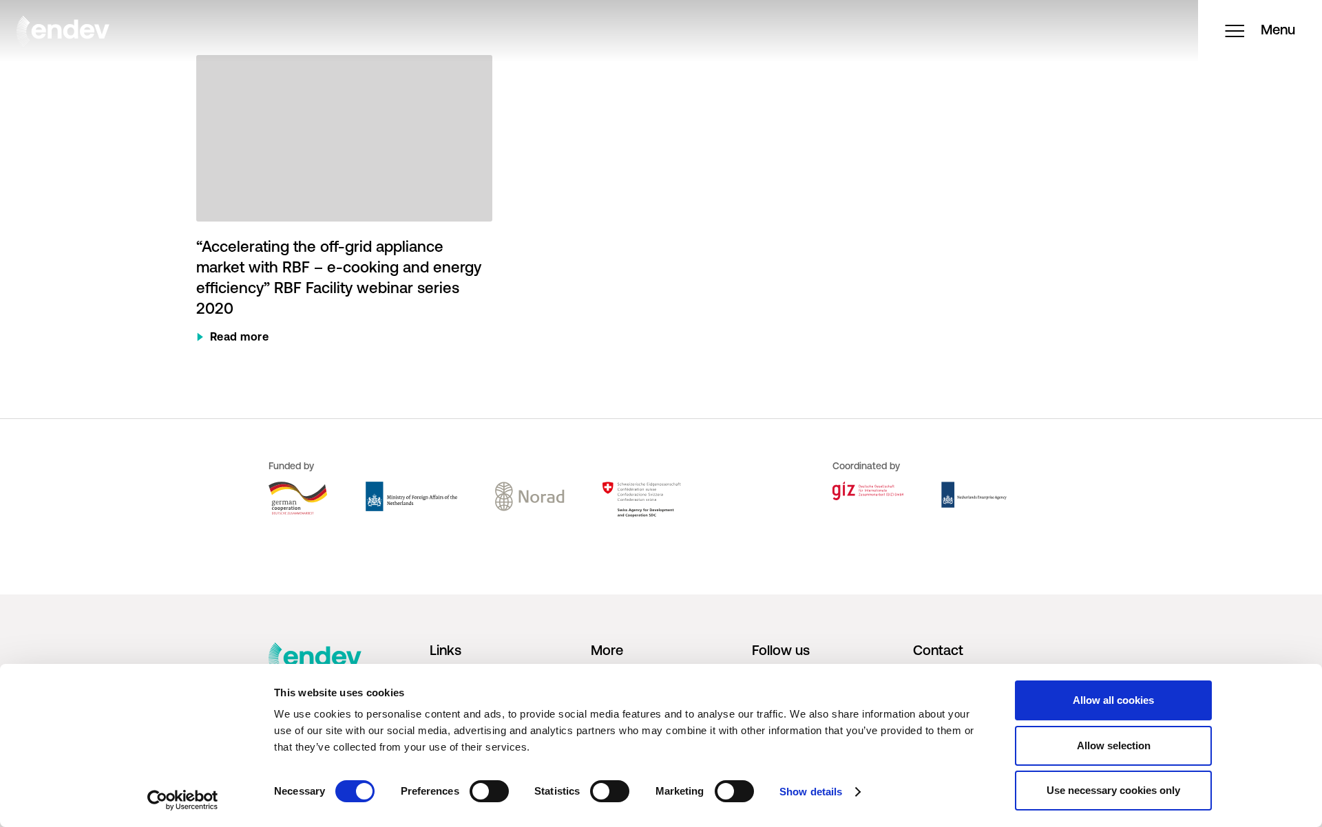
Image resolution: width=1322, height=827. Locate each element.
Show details (810, 791)
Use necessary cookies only (1113, 790)
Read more (239, 337)
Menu (1278, 31)
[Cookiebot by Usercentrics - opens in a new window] (183, 800)
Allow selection (1114, 745)
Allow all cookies (1113, 700)
